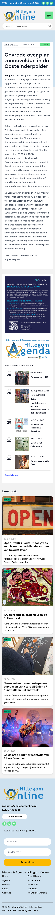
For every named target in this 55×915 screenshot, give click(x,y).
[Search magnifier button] (50, 26)
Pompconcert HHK (39, 377)
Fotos (5, 888)
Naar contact (14, 816)
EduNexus (33, 910)
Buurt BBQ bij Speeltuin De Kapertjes (36, 427)
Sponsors (32, 888)
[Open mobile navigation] (49, 15)
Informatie (33, 884)
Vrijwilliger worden (37, 892)
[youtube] (51, 3)
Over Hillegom (35, 876)
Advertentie (34, 880)
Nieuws (6, 884)
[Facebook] (43, 3)
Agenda (6, 880)
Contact (6, 892)
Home (5, 876)
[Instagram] (47, 3)
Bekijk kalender (11, 475)
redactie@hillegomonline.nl (19, 806)
